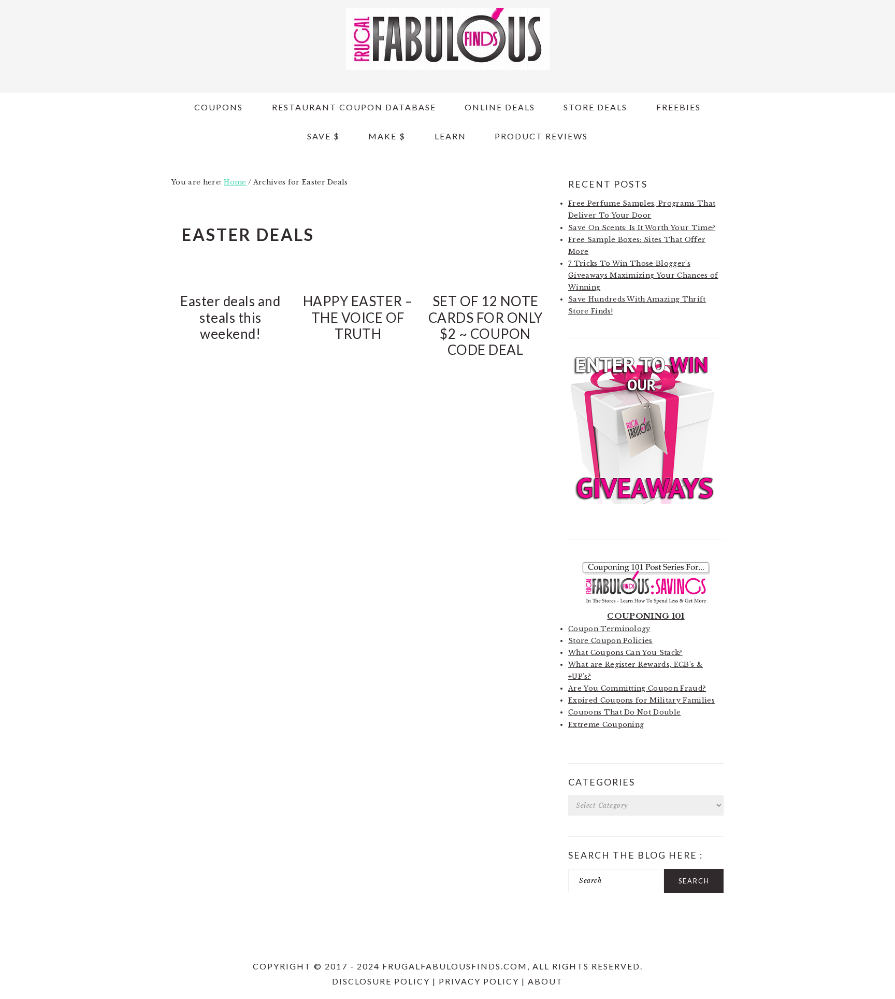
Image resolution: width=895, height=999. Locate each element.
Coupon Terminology (609, 629)
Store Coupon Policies (610, 641)
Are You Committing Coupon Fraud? (637, 688)
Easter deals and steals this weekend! (230, 317)
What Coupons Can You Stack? (625, 653)
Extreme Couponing (606, 725)
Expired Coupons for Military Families (641, 700)
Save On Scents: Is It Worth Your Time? (641, 228)
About (545, 981)
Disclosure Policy (381, 981)
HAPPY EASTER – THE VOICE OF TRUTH (358, 317)
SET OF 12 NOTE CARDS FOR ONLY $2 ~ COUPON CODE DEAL (485, 325)
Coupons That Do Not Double (624, 712)
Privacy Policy (479, 981)
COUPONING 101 (645, 616)
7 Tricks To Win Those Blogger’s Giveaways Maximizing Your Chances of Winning (643, 275)
